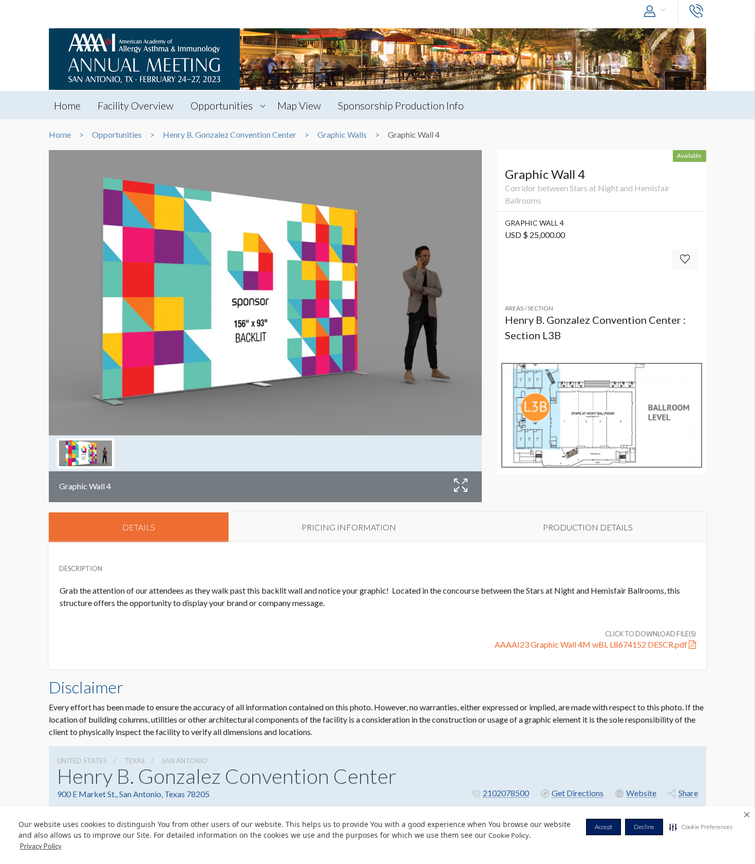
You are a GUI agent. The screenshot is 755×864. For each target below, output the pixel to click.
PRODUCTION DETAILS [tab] (588, 527)
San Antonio (184, 761)
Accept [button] (603, 827)
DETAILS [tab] (138, 527)
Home (67, 105)
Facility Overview (136, 105)
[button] (700, 827)
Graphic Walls (342, 135)
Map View (299, 105)
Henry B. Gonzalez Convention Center (229, 135)
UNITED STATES (82, 761)
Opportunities (222, 105)
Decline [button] (644, 827)
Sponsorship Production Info (401, 105)
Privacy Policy (41, 846)
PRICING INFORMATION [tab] (348, 527)
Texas (134, 761)
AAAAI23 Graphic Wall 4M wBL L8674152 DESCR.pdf (592, 644)
